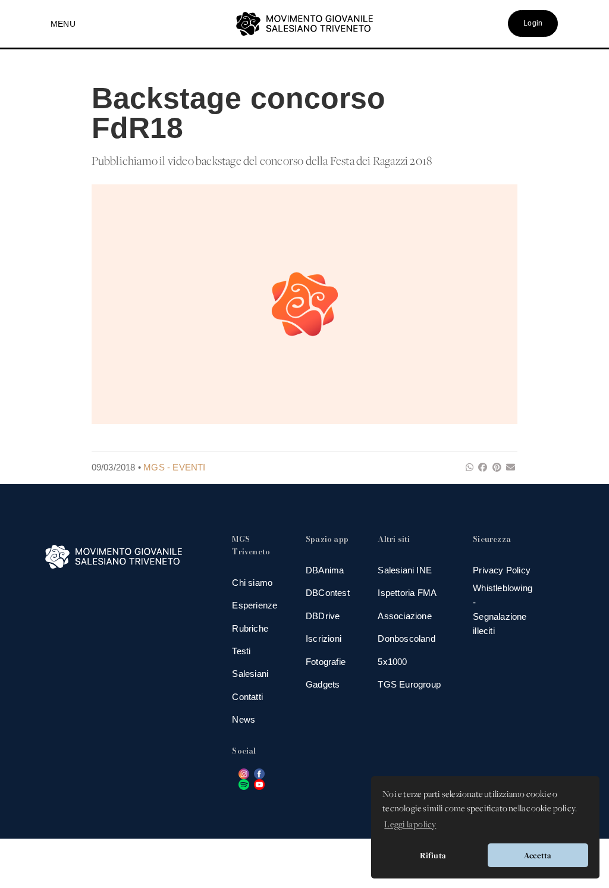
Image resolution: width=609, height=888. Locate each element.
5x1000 (392, 662)
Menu (63, 24)
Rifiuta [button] (433, 855)
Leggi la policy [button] (410, 825)
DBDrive (323, 616)
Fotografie (326, 662)
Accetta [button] (537, 855)
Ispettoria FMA (407, 593)
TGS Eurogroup (409, 684)
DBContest (328, 593)
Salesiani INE (405, 570)
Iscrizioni (323, 638)
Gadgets (323, 684)
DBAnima (325, 570)
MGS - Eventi (174, 467)
